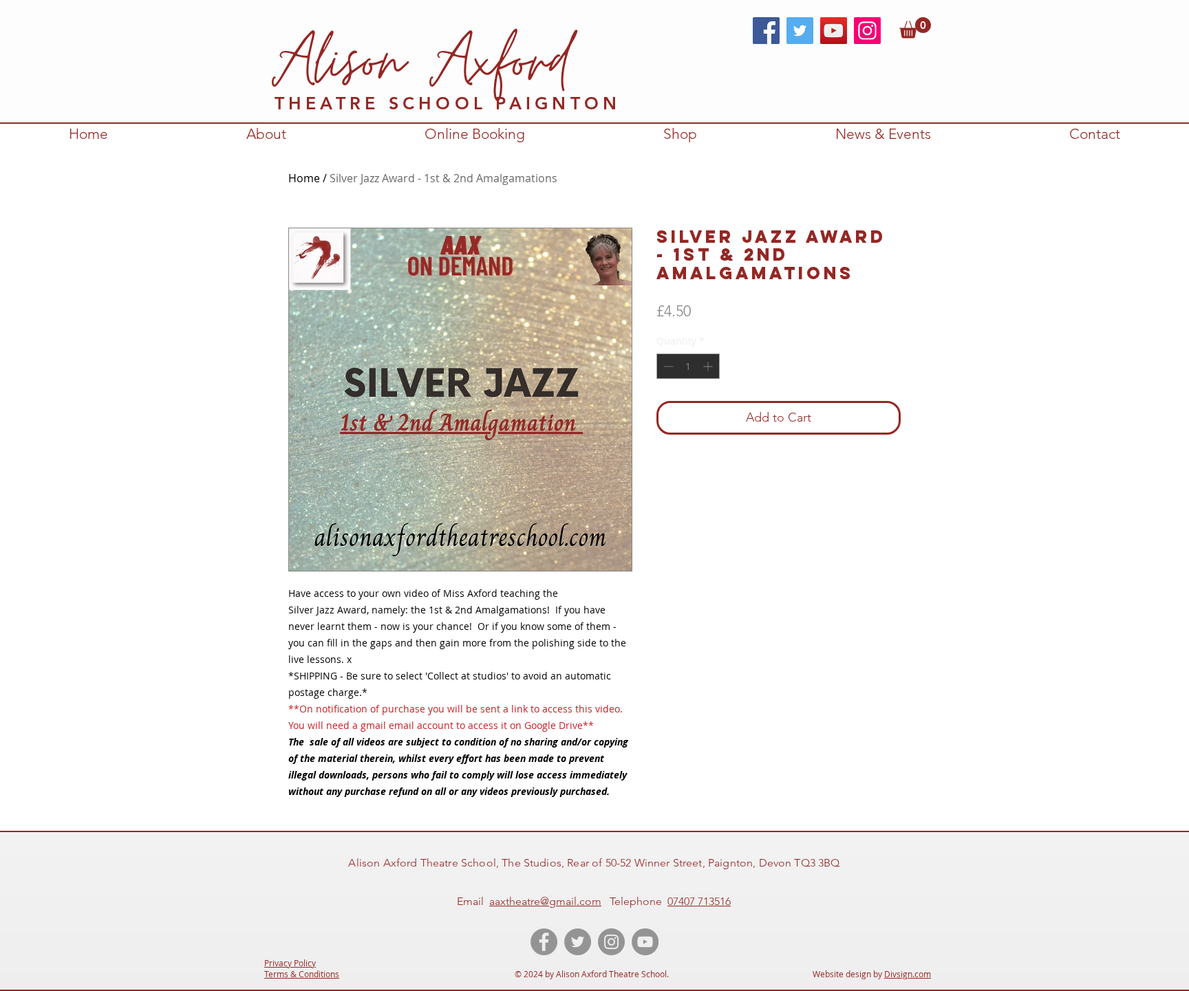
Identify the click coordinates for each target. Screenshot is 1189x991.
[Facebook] (766, 30)
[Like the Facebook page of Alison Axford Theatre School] (544, 941)
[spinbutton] (688, 366)
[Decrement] (667, 366)
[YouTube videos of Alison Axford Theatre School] (645, 941)
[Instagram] (867, 30)
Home (304, 178)
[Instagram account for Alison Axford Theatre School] (611, 941)
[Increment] (709, 366)
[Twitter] (799, 30)
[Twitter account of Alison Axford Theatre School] (577, 941)
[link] (915, 28)
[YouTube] (833, 30)
